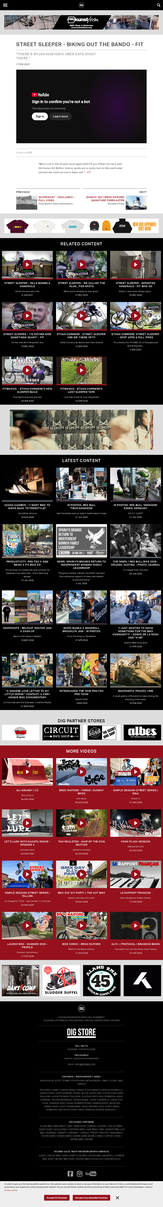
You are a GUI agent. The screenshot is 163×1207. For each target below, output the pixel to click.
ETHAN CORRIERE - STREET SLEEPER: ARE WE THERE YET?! (81, 336)
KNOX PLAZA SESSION (135, 841)
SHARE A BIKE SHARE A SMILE (88, 1136)
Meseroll (108, 1155)
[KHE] (142, 980)
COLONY (101, 1126)
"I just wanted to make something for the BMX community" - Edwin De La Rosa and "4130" (136, 632)
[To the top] (82, 1008)
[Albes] (142, 732)
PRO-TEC (104, 1132)
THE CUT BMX (115, 1126)
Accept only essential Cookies (91, 1197)
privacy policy (10, 1190)
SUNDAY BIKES (64, 1136)
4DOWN (89, 1139)
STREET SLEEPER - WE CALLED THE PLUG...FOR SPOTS (81, 285)
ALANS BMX (46, 1126)
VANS (117, 1136)
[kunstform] (81, 22)
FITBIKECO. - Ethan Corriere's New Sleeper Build (27, 390)
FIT (89, 172)
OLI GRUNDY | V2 (27, 790)
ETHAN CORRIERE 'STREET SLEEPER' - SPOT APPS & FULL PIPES (136, 336)
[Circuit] (61, 732)
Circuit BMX (54, 1155)
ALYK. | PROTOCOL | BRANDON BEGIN (135, 944)
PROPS (94, 1132)
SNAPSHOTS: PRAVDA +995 (135, 690)
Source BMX (83, 1159)
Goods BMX (95, 1155)
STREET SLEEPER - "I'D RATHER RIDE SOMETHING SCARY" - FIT (27, 336)
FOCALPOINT (60, 1129)
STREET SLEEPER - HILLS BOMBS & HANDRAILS (27, 285)
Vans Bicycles (112, 1159)
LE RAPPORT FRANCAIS (135, 892)
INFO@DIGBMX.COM (85, 1064)
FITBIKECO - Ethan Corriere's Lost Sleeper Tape (81, 390)
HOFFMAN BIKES (77, 1129)
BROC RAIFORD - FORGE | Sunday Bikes (81, 792)
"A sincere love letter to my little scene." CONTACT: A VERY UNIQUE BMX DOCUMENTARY (27, 694)
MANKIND (51, 1132)
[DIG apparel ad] (81, 226)
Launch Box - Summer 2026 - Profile (27, 946)
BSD (69, 1126)
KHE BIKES (92, 1129)
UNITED (109, 1136)
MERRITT (62, 1132)
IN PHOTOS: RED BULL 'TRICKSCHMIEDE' (81, 507)
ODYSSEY (73, 1132)
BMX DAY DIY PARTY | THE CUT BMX (81, 892)
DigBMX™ (100, 1017)
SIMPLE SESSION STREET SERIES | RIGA (135, 792)
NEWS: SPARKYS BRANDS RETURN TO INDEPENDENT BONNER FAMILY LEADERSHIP (81, 564)
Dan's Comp (68, 1155)
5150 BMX (82, 1155)
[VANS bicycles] (20, 732)
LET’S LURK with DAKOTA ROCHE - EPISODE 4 (27, 843)
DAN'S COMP (45, 1129)
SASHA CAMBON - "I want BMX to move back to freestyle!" (27, 507)
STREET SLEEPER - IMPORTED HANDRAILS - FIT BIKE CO (136, 285)
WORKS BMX (77, 1139)
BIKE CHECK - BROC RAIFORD (81, 944)
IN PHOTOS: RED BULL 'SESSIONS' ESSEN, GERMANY (136, 507)
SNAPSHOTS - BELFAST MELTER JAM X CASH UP (27, 629)
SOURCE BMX (48, 1136)
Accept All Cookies (57, 1197)
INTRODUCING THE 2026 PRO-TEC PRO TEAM (81, 692)
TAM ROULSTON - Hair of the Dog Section (81, 843)
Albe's (42, 1155)
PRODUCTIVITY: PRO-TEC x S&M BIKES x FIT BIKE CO (27, 563)
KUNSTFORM (112, 1129)
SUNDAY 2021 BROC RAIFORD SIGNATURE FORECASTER (105, 199)
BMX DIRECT (60, 1126)
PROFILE (85, 1132)
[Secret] (101, 732)
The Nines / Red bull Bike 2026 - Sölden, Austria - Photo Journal (135, 563)
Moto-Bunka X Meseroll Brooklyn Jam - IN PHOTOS (81, 629)
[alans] (101, 980)
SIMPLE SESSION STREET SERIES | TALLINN (27, 894)
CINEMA (92, 1126)
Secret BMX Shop (64, 1159)
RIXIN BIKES (116, 1132)
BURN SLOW (80, 1126)
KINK (101, 1129)
